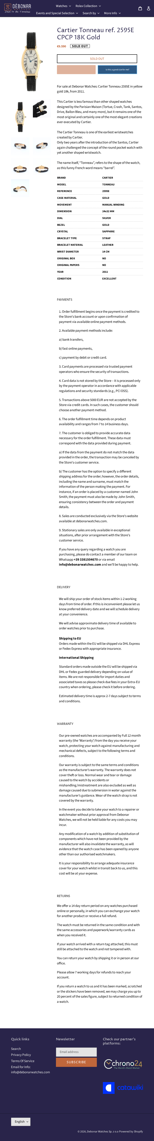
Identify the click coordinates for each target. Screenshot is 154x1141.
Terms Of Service (22, 1061)
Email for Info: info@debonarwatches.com (30, 1070)
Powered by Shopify (131, 1132)
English (20, 1121)
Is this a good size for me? (117, 69)
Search (16, 1048)
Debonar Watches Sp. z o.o (103, 1132)
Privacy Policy (21, 1054)
